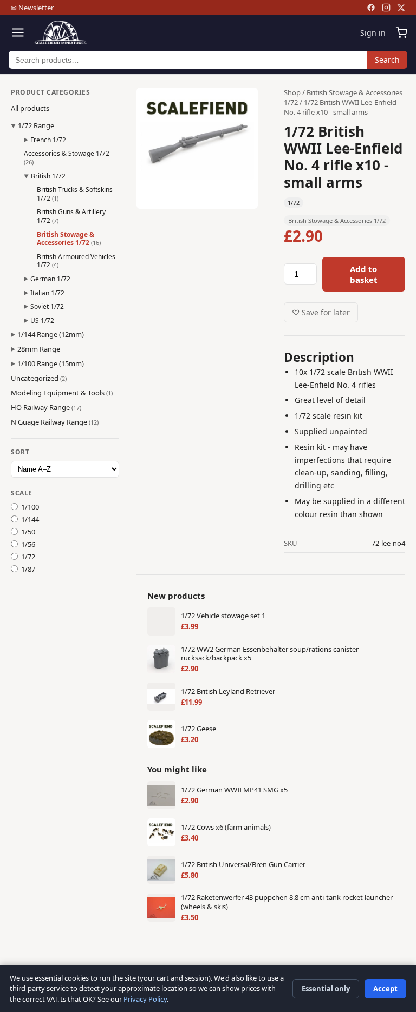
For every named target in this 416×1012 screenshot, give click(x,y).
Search (387, 60)
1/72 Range (36, 125)
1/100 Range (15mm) (50, 363)
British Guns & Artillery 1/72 (71, 216)
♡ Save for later (321, 312)
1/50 (28, 532)
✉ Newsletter (32, 7)
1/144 (30, 519)
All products (30, 108)
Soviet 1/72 (47, 306)
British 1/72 (48, 176)
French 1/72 (48, 139)
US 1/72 (42, 320)
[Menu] (18, 32)
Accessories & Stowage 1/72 (66, 157)
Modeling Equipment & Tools (62, 393)
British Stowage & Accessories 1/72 (69, 239)
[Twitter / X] (401, 8)
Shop (292, 92)
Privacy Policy (145, 999)
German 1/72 (50, 278)
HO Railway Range (46, 407)
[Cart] (401, 32)
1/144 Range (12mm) (50, 334)
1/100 (30, 507)
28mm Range (38, 349)
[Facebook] (371, 7)
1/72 (28, 556)
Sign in (373, 33)
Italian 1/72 (47, 292)
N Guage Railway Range (55, 422)
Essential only (326, 989)
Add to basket (364, 274)
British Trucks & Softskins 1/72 (75, 194)
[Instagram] (386, 7)
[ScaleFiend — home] (60, 32)
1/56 (28, 544)
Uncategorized (39, 378)
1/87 (28, 569)
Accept (385, 989)
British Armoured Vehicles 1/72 (76, 261)
